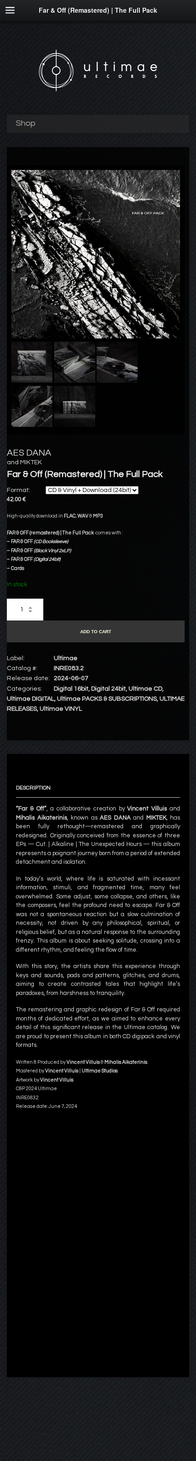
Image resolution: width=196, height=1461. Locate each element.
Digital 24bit (108, 689)
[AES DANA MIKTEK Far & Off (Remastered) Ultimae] (117, 364)
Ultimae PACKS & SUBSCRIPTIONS (107, 699)
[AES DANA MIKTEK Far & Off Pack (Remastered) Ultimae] (95, 336)
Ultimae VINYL (61, 709)
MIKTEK (31, 462)
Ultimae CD (145, 689)
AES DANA (29, 452)
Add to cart (95, 631)
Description (33, 788)
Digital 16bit (71, 689)
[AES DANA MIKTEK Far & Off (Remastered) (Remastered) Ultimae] (31, 364)
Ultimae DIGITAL (30, 699)
